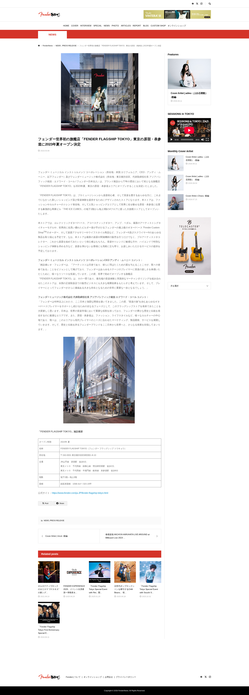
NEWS (107, 26)
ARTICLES (126, 26)
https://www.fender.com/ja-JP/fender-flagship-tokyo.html (80, 493)
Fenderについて (73, 677)
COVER (74, 26)
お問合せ (109, 677)
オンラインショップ (177, 26)
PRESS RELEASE (57, 521)
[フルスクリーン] (207, 139)
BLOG (146, 26)
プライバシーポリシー (126, 677)
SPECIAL (97, 26)
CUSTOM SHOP (158, 26)
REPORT (137, 26)
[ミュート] (202, 139)
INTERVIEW (85, 26)
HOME (66, 26)
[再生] (171, 139)
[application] (189, 130)
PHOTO (115, 26)
